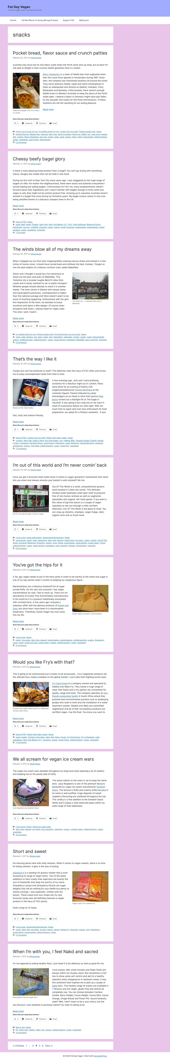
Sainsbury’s (18, 873)
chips (18, 337)
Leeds (45, 337)
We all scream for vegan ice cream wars (53, 759)
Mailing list (84, 20)
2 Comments (21, 142)
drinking (29, 337)
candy (29, 540)
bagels (24, 737)
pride (56, 137)
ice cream (79, 540)
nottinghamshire (80, 640)
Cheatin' (35, 224)
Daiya (57, 737)
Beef (23, 224)
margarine (24, 443)
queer (62, 137)
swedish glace (77, 829)
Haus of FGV (21, 222)
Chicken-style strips (36, 737)
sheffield (34, 227)
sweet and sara (31, 643)
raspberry (59, 829)
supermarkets (92, 227)
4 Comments (21, 1033)
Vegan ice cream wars (41, 827)
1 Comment (20, 233)
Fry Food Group (60, 683)
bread (28, 224)
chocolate (26, 640)
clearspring (42, 540)
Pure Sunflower (79, 224)
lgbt (14, 137)
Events (13, 20)
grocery (43, 930)
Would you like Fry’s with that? (44, 662)
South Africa (64, 740)
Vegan (99, 131)
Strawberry (99, 640)
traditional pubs (26, 340)
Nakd (54, 986)
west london (34, 140)
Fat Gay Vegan (19, 7)
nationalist (68, 337)
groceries (35, 930)
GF (17, 1030)
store (55, 543)
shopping (43, 227)
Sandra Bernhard (83, 390)
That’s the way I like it (35, 358)
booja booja (21, 540)
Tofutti (102, 543)
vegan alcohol (59, 340)
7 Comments (21, 449)
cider (23, 337)
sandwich (99, 443)
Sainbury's (64, 930)
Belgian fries (35, 134)
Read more (48, 109)
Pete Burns (59, 443)
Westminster (45, 140)
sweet (21, 643)
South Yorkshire (67, 227)
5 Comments (21, 342)
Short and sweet (30, 851)
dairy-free (53, 134)
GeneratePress (100, 1056)
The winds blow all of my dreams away (52, 249)
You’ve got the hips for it (37, 564)
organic (76, 337)
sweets (53, 643)
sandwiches (18, 446)
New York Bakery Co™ (58, 224)
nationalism (58, 337)
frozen (63, 737)
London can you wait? (69, 131)
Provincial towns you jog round (67, 334)
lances (50, 930)
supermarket (80, 227)
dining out (76, 134)
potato (50, 137)
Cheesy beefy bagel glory (39, 158)
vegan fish (64, 446)
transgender (88, 137)
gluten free (23, 1030)
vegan (15, 140)
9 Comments (21, 548)
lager (40, 337)
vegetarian (23, 140)
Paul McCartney (36, 443)
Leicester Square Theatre (86, 440)
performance (49, 443)
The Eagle (35, 446)
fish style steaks (51, 440)
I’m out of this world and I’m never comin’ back (60, 465)
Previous (18, 1045)
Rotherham (17, 227)
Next (49, 1045)
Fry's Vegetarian (87, 737)
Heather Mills (69, 440)
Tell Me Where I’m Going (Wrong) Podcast (39, 20)
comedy (19, 440)
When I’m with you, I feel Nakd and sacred (55, 951)
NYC (70, 224)
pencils (56, 930)
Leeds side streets (34, 537)
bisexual (44, 134)
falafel (83, 134)
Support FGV (68, 20)
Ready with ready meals (57, 438)
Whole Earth (81, 546)
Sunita (60, 543)
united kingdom (100, 137)
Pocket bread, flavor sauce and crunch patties (60, 53)
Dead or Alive (38, 440)
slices (50, 227)
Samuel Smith (98, 337)
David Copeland (64, 134)
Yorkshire (41, 230)
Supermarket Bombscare (53, 537)
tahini (80, 137)
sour (88, 930)
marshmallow (53, 640)
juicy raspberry (47, 829)
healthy (32, 1030)
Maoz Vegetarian (51, 74)
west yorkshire (91, 340)
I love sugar (20, 537)
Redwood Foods (93, 224)
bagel (18, 224)
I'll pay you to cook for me (26, 131)
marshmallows (66, 640)
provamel (23, 543)
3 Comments (21, 835)
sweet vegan (93, 543)
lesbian (104, 134)
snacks (68, 137)
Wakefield (80, 340)
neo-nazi (43, 137)
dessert (60, 540)
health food (69, 540)
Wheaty (72, 546)
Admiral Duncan (22, 134)
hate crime (95, 134)
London (20, 137)
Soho (74, 137)
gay (88, 134)
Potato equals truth (87, 131)
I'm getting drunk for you (48, 131)
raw (42, 1030)
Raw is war (20, 1027)
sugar (15, 643)
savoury (26, 227)
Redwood (75, 443)
